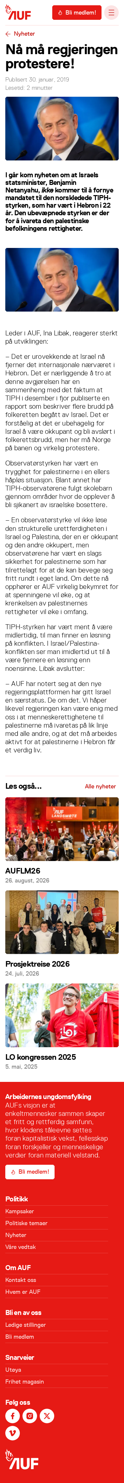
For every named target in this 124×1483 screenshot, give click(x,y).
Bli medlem (19, 1336)
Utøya (13, 1369)
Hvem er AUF (22, 1291)
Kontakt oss (20, 1280)
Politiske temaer (26, 1223)
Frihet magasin (24, 1381)
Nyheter (24, 33)
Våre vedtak (20, 1247)
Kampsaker (19, 1211)
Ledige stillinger (25, 1324)
